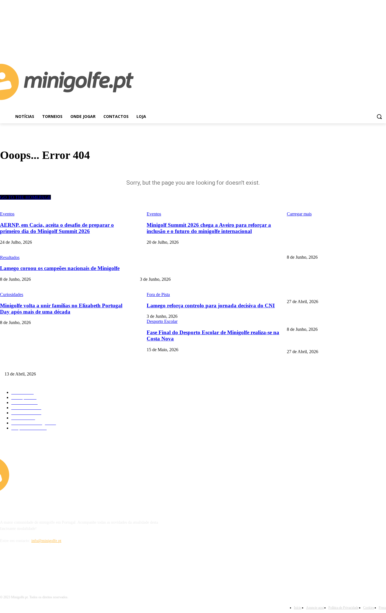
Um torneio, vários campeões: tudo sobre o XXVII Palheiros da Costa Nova (65, 364)
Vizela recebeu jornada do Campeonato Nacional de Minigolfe (336, 292)
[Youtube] (383, 44)
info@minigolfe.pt (46, 541)
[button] (379, 116)
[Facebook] (375, 44)
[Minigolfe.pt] (48, 474)
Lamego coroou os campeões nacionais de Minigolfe (328, 248)
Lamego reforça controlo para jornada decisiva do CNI (183, 270)
